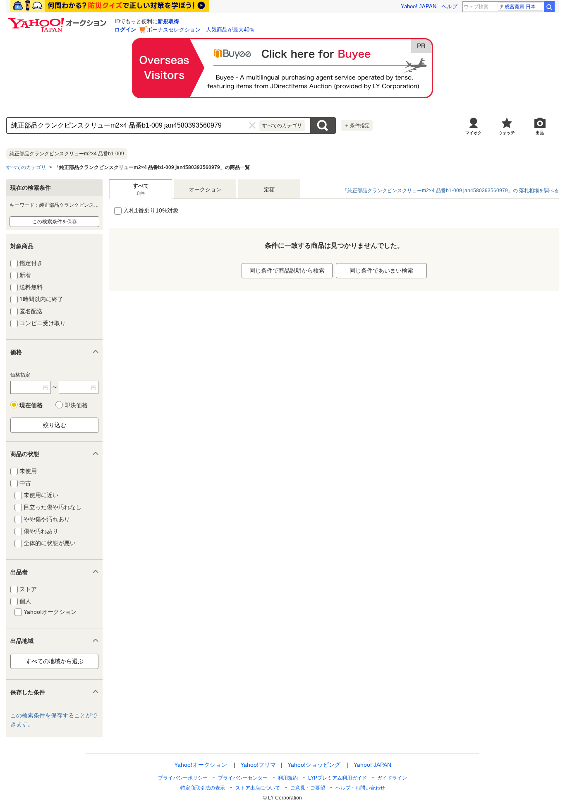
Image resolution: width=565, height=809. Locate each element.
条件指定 (357, 125)
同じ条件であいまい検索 (381, 270)
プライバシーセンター (243, 778)
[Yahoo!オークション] (58, 20)
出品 (540, 132)
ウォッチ (506, 132)
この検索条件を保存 (54, 222)
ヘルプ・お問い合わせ (360, 788)
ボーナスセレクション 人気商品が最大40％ (201, 30)
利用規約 (288, 778)
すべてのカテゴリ (26, 167)
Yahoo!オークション (200, 764)
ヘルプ (449, 6)
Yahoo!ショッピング (313, 764)
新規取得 (168, 21)
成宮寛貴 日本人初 (524, 7)
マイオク (473, 132)
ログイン (125, 30)
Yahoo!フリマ (258, 764)
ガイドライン (392, 778)
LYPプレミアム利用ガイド (337, 778)
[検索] (549, 6)
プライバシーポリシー (183, 778)
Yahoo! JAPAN (418, 6)
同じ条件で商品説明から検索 (287, 270)
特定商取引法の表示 (202, 788)
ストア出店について (257, 788)
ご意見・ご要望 (307, 788)
